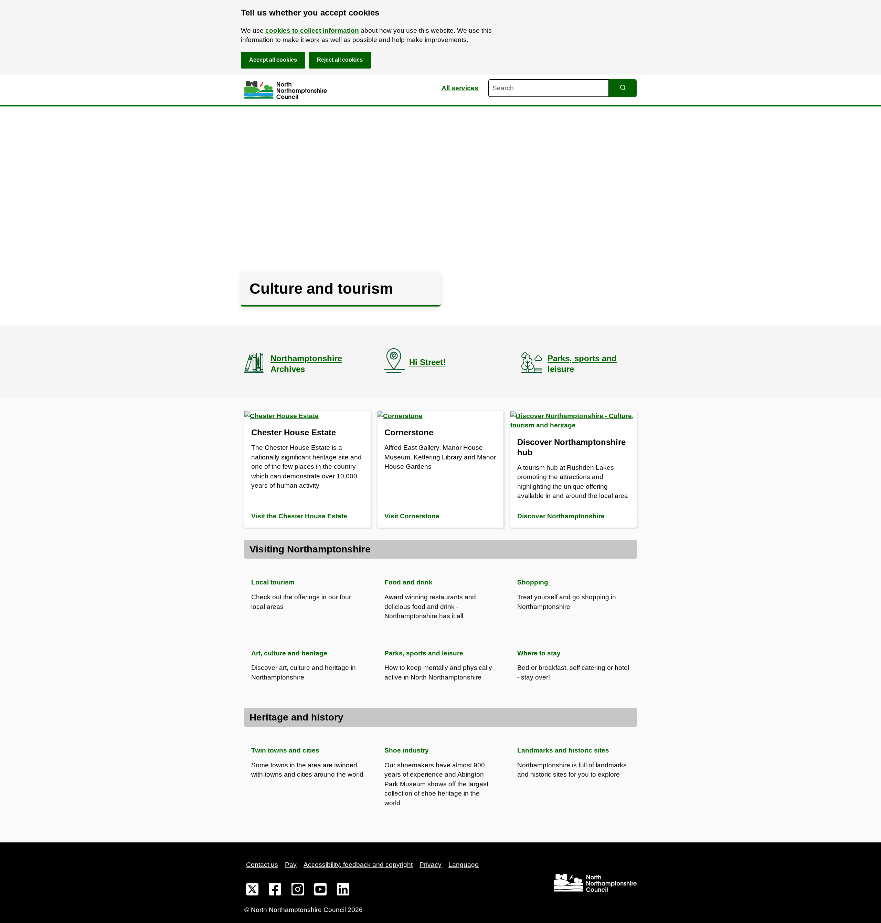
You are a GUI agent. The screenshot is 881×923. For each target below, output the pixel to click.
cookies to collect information (312, 30)
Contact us (262, 864)
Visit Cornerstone (411, 516)
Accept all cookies (273, 60)
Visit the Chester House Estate (299, 516)
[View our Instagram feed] (298, 890)
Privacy (431, 864)
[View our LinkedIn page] (343, 890)
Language (463, 864)
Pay (291, 864)
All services (460, 88)
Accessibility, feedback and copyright (358, 864)
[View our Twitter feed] (252, 890)
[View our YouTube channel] (320, 890)
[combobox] (548, 88)
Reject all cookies (340, 60)
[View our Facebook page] (275, 890)
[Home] (285, 90)
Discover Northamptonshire (561, 516)
